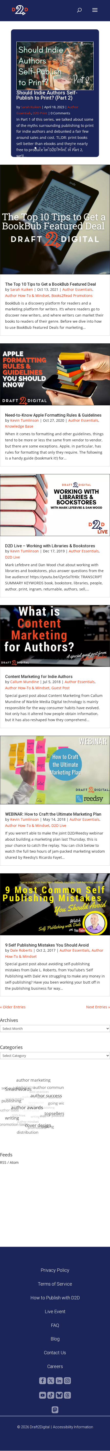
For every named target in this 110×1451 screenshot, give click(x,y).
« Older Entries (13, 1007)
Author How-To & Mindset (27, 295)
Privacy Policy (55, 1270)
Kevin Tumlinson (24, 420)
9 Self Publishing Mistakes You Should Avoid (47, 945)
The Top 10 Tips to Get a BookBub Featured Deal (50, 284)
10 (74, 148)
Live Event (55, 1311)
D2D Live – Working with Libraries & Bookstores (50, 545)
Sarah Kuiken (31, 107)
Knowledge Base (19, 426)
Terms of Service (55, 1284)
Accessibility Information (73, 1427)
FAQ (55, 1325)
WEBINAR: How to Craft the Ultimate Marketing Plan (53, 814)
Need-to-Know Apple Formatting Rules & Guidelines (53, 415)
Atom (14, 1162)
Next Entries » (98, 1007)
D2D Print (40, 113)
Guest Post (60, 687)
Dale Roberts (21, 950)
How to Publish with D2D (55, 1297)
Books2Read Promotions (72, 295)
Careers (55, 1366)
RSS (3, 1162)
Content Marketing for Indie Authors (39, 676)
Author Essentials (77, 289)
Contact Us (55, 1352)
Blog (55, 1338)
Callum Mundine (24, 681)
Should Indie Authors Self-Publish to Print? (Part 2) (47, 95)
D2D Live (12, 557)
